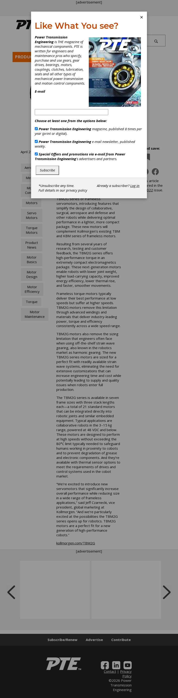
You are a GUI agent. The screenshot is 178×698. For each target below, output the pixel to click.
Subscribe (47, 170)
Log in (135, 185)
